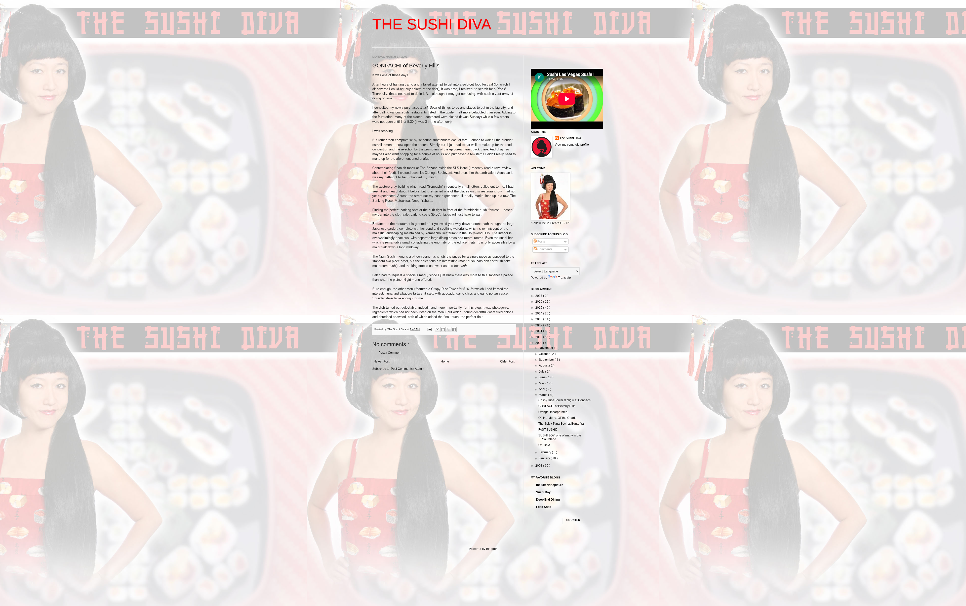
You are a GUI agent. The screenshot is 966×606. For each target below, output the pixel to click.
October (544, 354)
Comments (544, 249)
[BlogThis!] (443, 329)
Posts (541, 241)
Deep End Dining (548, 499)
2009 (539, 343)
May (542, 383)
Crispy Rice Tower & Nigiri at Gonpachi (564, 400)
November (546, 348)
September (547, 359)
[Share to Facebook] (454, 329)
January (545, 458)
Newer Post (381, 361)
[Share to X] (448, 329)
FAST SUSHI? (547, 429)
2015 (539, 307)
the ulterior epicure (549, 485)
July (542, 371)
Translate (564, 277)
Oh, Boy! (544, 445)
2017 (539, 296)
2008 (539, 465)
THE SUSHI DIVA (431, 24)
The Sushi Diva (570, 138)
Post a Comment (390, 352)
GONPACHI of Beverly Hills (556, 406)
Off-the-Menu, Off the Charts (557, 418)
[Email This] (437, 329)
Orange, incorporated (553, 412)
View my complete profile (572, 144)
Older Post (507, 361)
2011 (539, 331)
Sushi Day (543, 492)
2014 (539, 313)
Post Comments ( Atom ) (407, 369)
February (545, 452)
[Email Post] (429, 329)
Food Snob (543, 507)
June (542, 377)
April (542, 389)
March (543, 395)
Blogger (491, 549)
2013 (539, 319)
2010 (539, 337)
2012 (539, 325)
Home (445, 361)
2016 (539, 301)
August (544, 365)
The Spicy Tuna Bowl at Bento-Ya (561, 423)
